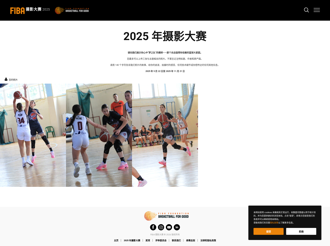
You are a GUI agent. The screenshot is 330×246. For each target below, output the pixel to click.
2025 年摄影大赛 (132, 240)
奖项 (148, 240)
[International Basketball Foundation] (72, 10)
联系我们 (176, 240)
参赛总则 (190, 240)
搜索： (306, 10)
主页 (116, 240)
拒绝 (301, 231)
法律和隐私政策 (208, 240)
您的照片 (13, 79)
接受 (268, 231)
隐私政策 (274, 223)
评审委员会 (161, 240)
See (33, 135)
